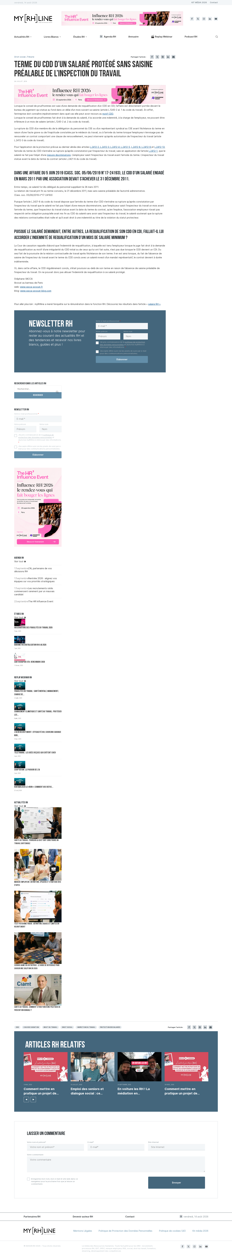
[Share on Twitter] (157, 57)
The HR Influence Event (40, 601)
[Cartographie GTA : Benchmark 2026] (19, 657)
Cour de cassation (31, 1027)
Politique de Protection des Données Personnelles (125, 1230)
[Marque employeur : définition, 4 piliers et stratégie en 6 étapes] (38, 865)
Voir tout (19, 561)
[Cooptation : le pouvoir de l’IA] (19, 764)
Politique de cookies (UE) (172, 1230)
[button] (26, 1099)
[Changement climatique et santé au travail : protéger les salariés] (19, 706)
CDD (17, 1027)
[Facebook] (192, 19)
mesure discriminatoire (59, 155)
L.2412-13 (160, 147)
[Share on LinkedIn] (168, 57)
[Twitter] (198, 19)
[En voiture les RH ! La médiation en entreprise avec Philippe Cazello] (139, 1066)
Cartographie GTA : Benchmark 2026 (29, 662)
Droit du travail (50, 1027)
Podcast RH (191, 36)
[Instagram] (204, 19)
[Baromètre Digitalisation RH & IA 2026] (19, 639)
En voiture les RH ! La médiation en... (134, 1091)
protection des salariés (110, 1027)
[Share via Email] (173, 57)
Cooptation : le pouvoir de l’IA (27, 770)
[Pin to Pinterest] (163, 57)
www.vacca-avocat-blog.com (35, 290)
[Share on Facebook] (152, 57)
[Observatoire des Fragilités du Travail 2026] (19, 622)
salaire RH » (154, 304)
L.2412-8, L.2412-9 (141, 147)
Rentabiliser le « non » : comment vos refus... (33, 787)
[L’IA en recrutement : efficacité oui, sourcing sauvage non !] (19, 727)
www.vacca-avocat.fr (31, 286)
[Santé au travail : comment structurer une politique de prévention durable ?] (38, 990)
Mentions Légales (82, 1230)
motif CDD (107, 113)
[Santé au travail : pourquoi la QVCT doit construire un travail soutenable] (38, 823)
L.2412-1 (153, 151)
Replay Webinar (163, 36)
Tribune (30, 57)
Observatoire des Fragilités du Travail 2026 (33, 628)
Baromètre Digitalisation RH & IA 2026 (30, 645)
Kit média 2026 (200, 1230)
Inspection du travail (86, 1027)
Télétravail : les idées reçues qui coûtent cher (35, 753)
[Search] (216, 36)
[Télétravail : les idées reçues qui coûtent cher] (19, 747)
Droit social (19, 57)
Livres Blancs (51, 36)
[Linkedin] (210, 19)
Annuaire (133, 36)
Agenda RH (110, 36)
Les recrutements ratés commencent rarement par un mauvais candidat (34, 591)
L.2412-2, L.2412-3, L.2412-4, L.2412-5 (110, 147)
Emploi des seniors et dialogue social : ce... (87, 1091)
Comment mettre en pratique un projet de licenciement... (40, 1091)
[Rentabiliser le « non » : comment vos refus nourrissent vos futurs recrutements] (19, 781)
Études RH (79, 36)
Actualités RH (21, 36)
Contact (214, 2)
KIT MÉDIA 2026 (199, 2)
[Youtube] (216, 19)
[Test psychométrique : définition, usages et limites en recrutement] (38, 906)
